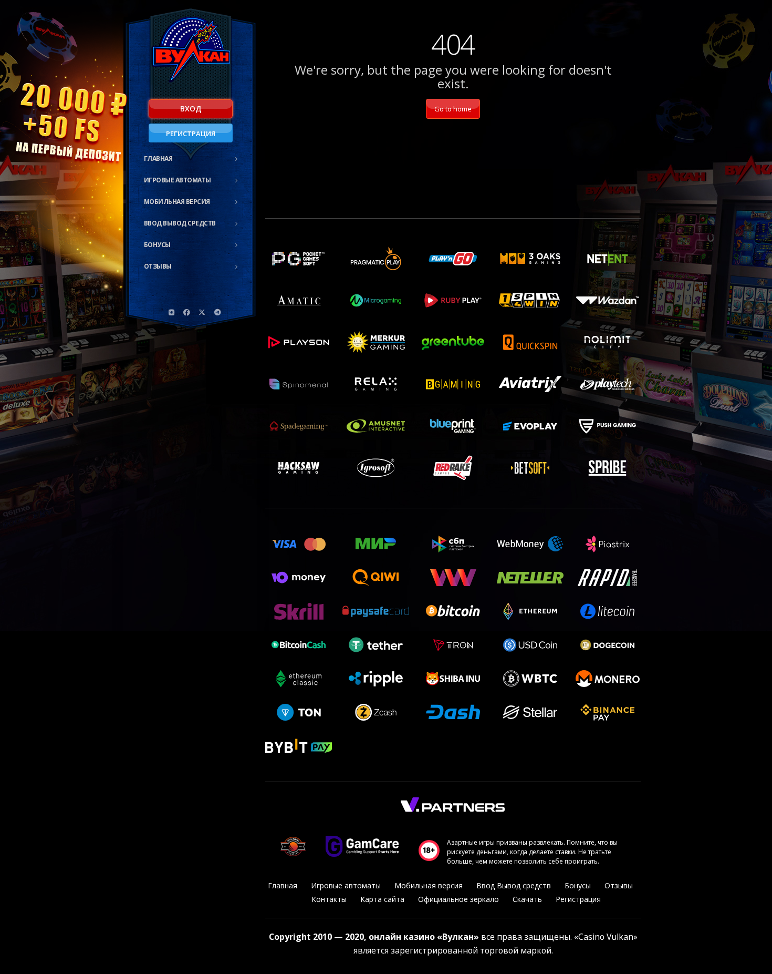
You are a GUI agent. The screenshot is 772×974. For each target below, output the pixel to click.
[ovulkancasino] (187, 312)
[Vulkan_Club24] (217, 312)
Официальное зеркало (458, 899)
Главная (158, 158)
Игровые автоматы (177, 180)
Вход (190, 109)
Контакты (329, 899)
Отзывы (158, 266)
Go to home (453, 109)
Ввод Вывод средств (180, 223)
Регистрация (190, 133)
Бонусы (157, 244)
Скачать (527, 899)
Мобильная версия (177, 201)
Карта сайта (382, 899)
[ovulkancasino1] (171, 312)
